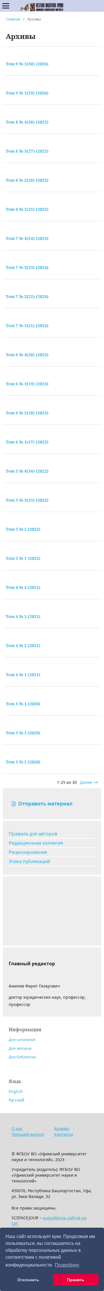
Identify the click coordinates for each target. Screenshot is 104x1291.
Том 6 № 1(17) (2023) (27, 442)
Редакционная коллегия (36, 843)
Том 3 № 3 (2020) (23, 732)
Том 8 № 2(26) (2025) (27, 180)
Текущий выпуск (28, 1134)
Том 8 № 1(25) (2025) (27, 209)
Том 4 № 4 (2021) (23, 587)
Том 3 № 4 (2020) (23, 703)
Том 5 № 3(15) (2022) (27, 500)
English (16, 1091)
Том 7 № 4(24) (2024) (27, 238)
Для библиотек (22, 1056)
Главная (13, 19)
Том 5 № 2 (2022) (23, 529)
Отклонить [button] (28, 1279)
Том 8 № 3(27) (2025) (27, 151)
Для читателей (22, 1039)
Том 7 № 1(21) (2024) (27, 325)
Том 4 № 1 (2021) (23, 674)
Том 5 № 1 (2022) (23, 558)
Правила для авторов (33, 834)
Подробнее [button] (67, 1264)
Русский (16, 1100)
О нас (17, 1128)
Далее (86, 782)
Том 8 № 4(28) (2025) (27, 122)
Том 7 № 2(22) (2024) (27, 296)
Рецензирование (28, 852)
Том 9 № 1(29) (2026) (27, 93)
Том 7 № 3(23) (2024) (27, 267)
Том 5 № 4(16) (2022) (27, 471)
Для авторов (20, 1048)
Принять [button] (75, 1279)
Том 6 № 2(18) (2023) (27, 413)
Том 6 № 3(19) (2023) (27, 383)
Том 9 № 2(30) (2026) (27, 64)
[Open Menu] (6, 6)
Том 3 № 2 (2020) (23, 762)
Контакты (63, 1134)
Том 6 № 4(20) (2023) (27, 354)
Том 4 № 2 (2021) (23, 645)
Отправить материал (45, 803)
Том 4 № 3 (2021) (23, 616)
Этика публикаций (29, 861)
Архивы (61, 1128)
